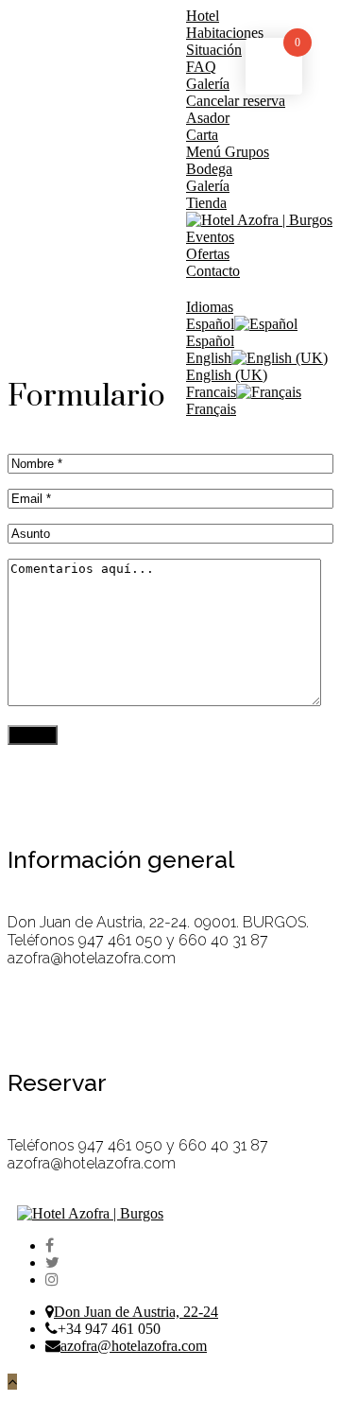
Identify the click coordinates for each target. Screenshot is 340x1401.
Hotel (202, 16)
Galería (208, 186)
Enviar (32, 735)
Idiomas (209, 307)
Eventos (210, 237)
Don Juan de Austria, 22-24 (136, 1312)
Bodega (209, 169)
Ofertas (208, 254)
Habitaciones (225, 33)
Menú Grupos (227, 152)
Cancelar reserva (235, 101)
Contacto (213, 271)
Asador (208, 118)
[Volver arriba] (12, 1382)
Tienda (206, 203)
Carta (202, 135)
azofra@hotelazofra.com (133, 1346)
